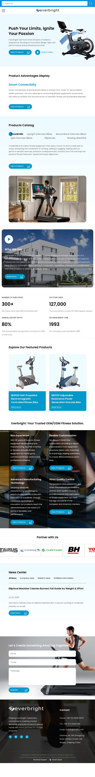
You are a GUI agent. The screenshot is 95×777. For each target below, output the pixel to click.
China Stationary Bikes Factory (63, 757)
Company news (27, 578)
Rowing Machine (76, 138)
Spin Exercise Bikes (21, 138)
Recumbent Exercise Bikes (71, 134)
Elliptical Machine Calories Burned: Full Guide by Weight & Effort (46, 588)
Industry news (44, 578)
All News (12, 578)
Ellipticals (49, 138)
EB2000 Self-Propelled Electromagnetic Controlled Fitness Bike (24, 399)
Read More (16, 407)
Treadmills (17, 134)
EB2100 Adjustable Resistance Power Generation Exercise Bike (66, 399)
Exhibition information (63, 578)
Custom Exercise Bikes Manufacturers (34, 757)
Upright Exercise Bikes (39, 134)
